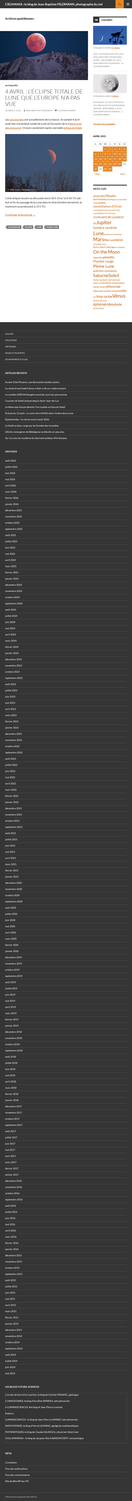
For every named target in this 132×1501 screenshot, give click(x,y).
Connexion (11, 1462)
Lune (39, 227)
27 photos (116, 47)
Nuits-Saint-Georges (104, 247)
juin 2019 (10, 994)
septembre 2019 (14, 975)
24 (114, 163)
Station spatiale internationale (106, 280)
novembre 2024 (13, 590)
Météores (10, 346)
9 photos (115, 96)
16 (110, 158)
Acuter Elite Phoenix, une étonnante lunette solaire (32, 382)
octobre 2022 (12, 746)
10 (114, 153)
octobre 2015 (12, 1267)
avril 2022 (10, 783)
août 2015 (10, 1280)
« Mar (97, 173)
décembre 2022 (13, 733)
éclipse (28, 227)
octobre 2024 (12, 597)
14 (100, 158)
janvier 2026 (12, 504)
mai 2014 (10, 1373)
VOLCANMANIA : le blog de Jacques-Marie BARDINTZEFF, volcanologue (44, 1438)
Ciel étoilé (11, 340)
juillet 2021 (11, 839)
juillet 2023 (11, 690)
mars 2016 (10, 1236)
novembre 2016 (13, 1187)
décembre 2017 (13, 1106)
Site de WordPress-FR (17, 1481)
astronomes (17, 119)
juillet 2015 (11, 1286)
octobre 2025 (12, 522)
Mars (98, 239)
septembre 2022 (14, 752)
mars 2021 (10, 864)
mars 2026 (10, 491)
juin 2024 (10, 622)
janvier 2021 (12, 876)
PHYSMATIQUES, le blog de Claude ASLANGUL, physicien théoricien (41, 1431)
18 (119, 158)
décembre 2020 (13, 882)
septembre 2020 (14, 901)
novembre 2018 (13, 1038)
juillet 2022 (11, 764)
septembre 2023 (14, 677)
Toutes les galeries (105, 124)
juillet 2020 (11, 913)
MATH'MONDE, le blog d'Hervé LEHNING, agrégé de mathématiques (42, 1425)
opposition (98, 257)
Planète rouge (103, 261)
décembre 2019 (13, 957)
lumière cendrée (105, 228)
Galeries (106, 19)
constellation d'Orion (107, 206)
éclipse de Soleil (72, 127)
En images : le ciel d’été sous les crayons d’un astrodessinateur (109, 105)
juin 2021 (10, 845)
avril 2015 (10, 1305)
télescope (113, 286)
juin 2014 (10, 1367)
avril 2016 (10, 1230)
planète (108, 257)
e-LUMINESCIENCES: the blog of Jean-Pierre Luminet (33, 1407)
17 (114, 158)
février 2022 (11, 795)
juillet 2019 (11, 988)
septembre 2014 (14, 1348)
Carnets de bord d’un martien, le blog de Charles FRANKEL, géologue (42, 1394)
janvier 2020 (12, 951)
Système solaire (110, 282)
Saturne (100, 275)
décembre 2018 (13, 1031)
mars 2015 (10, 1311)
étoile (118, 304)
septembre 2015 (14, 1273)
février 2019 (11, 1019)
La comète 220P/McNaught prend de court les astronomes (36, 394)
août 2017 (10, 1131)
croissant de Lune (106, 217)
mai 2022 (10, 777)
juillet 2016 (11, 1211)
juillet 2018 (11, 1062)
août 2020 (10, 907)
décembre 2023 (13, 659)
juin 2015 (10, 1292)
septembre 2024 (14, 603)
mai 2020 (10, 926)
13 (95, 158)
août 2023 (10, 684)
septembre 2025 (14, 528)
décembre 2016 (13, 1180)
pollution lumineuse (105, 270)
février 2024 (11, 646)
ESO (121, 217)
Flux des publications (16, 1468)
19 (124, 158)
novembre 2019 (13, 963)
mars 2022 (10, 789)
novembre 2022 (13, 740)
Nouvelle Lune (99, 244)
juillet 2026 (11, 466)
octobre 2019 (12, 969)
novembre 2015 (13, 1261)
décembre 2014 (13, 1329)
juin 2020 (10, 920)
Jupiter (104, 222)
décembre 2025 (13, 510)
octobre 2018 (12, 1044)
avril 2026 (10, 485)
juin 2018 (10, 1069)
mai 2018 (10, 1075)
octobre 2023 (12, 671)
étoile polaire (98, 308)
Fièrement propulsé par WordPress (21, 1496)
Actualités (11, 85)
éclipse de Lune (100, 300)
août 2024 (10, 609)
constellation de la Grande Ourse (106, 210)
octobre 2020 (12, 895)
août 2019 (10, 982)
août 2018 (10, 1056)
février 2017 (11, 1168)
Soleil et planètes (15, 353)
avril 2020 (10, 932)
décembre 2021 (13, 808)
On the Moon (106, 252)
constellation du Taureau (104, 213)
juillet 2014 (11, 1360)
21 (100, 163)
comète (101, 202)
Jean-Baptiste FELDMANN (39, 110)
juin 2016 (10, 1218)
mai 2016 (10, 1224)
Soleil (113, 275)
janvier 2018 (12, 1100)
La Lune (9, 334)
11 (119, 153)
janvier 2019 (12, 1025)
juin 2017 (10, 1143)
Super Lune (97, 283)
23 (110, 163)
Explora (9, 1413)
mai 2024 (10, 628)
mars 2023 (10, 715)
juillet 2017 (11, 1137)
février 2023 (11, 721)
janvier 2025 (12, 578)
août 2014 (10, 1354)
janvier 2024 (12, 653)
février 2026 (11, 497)
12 (124, 153)
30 (110, 168)
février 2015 (11, 1317)
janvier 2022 (12, 802)
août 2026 (10, 460)
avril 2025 (10, 559)
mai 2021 (10, 851)
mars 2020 (10, 938)
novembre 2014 (13, 1336)
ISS (94, 223)
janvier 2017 (12, 1174)
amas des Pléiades (104, 196)
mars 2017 (10, 1162)
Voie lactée (104, 296)
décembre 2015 (13, 1255)
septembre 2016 (14, 1199)
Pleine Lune (52, 227)
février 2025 (11, 572)
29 (105, 168)
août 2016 (10, 1205)
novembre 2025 (13, 516)
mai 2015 (10, 1298)
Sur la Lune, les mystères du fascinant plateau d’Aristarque (36, 438)
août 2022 (10, 758)
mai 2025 (10, 553)
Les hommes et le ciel (16, 359)
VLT (94, 297)
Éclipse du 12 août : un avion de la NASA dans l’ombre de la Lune (39, 413)
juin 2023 (10, 696)
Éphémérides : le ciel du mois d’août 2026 (27, 419)
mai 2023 (10, 702)
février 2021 (11, 870)
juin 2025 (10, 547)
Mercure (109, 240)
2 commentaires (66, 110)
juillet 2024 (11, 615)
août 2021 (10, 833)
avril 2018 (10, 1081)
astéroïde (109, 199)
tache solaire (100, 286)
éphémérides (103, 304)
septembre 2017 (14, 1124)
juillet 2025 (11, 541)
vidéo (123, 291)
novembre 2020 (13, 889)
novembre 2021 (13, 814)
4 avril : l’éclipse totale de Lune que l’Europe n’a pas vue (44, 97)
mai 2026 (10, 479)
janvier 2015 (12, 1323)
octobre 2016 (12, 1193)
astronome (14, 227)
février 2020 (11, 944)
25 (119, 163)
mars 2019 (10, 1013)
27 (95, 168)
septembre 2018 (14, 1050)
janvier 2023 (12, 727)
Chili (95, 203)
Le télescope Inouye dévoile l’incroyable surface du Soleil (35, 406)
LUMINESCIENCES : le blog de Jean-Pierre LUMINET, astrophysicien (41, 1419)
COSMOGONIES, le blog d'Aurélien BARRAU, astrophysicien (37, 1400)
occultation (120, 247)
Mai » (123, 173)
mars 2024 (10, 640)
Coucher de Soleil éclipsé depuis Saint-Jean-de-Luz (32, 400)
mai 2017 (10, 1149)
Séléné (122, 283)
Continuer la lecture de (20, 214)
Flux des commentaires (17, 1474)
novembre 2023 (13, 665)
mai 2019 (10, 1000)
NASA (119, 240)
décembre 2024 (13, 584)
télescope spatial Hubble (106, 290)
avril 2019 (10, 1006)
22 (105, 163)
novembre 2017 (13, 1112)
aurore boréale (120, 199)
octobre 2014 (12, 1342)
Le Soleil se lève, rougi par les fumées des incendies (32, 425)
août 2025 (10, 535)
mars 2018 (10, 1087)
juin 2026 (10, 473)
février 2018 (11, 1093)
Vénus (118, 296)
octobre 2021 (12, 820)
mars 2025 (10, 566)
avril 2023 (10, 708)
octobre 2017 (12, 1118)
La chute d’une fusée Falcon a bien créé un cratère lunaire (35, 388)
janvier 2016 (12, 1249)
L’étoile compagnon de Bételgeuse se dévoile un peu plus (34, 431)
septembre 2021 (14, 826)
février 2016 (11, 1242)
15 (105, 158)
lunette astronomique (113, 234)
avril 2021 (10, 857)
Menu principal (128, 4)
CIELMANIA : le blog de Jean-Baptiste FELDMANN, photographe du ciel (54, 4)
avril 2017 (10, 1156)
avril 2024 (10, 634)
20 (95, 163)
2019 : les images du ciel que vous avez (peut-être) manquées (108, 57)
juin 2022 (10, 771)
